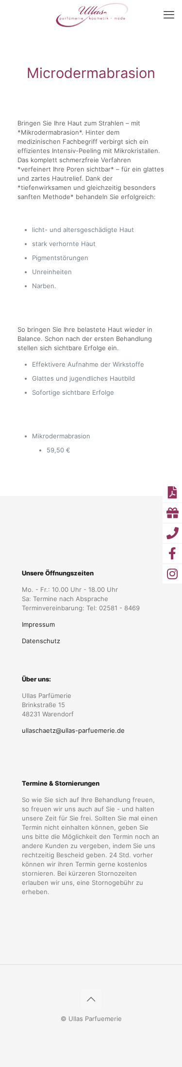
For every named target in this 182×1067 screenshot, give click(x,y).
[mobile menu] (169, 14)
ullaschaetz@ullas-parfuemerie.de (73, 730)
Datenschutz (41, 641)
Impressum (38, 624)
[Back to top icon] (91, 999)
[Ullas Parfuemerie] (91, 14)
